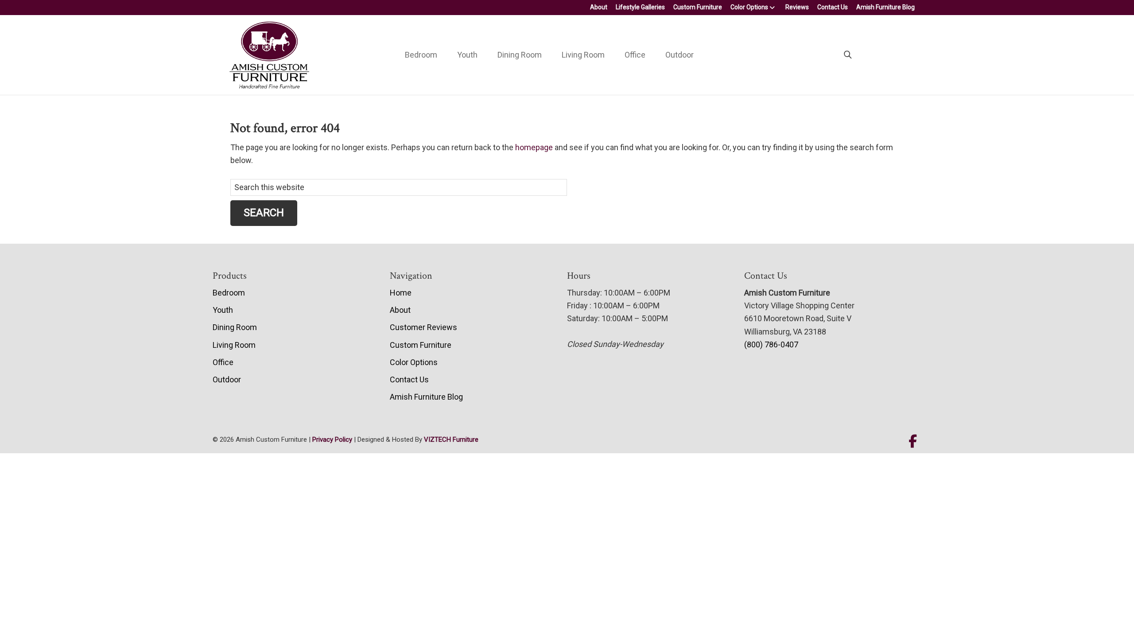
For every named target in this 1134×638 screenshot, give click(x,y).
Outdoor (679, 54)
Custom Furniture (697, 7)
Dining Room (519, 54)
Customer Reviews (423, 327)
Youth (467, 54)
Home (401, 292)
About (598, 7)
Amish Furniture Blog (885, 7)
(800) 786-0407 (771, 344)
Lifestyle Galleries (640, 7)
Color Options (749, 7)
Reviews (797, 7)
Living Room (583, 54)
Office (635, 54)
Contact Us (832, 7)
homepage (534, 147)
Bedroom (421, 54)
